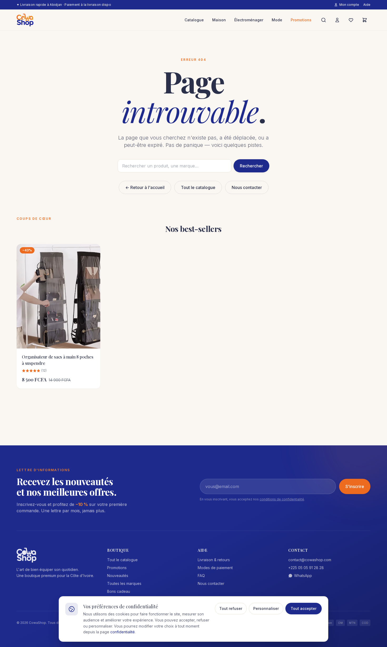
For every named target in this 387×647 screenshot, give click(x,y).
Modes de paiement (215, 567)
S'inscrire (354, 486)
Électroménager (248, 20)
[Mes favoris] (351, 20)
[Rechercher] (323, 20)
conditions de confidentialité (282, 499)
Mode (277, 20)
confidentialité (122, 632)
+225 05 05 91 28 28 (306, 567)
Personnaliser (266, 608)
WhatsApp (303, 575)
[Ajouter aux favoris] (92, 252)
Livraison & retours (214, 560)
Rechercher (251, 165)
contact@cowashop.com (309, 560)
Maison (219, 20)
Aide (366, 5)
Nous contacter (247, 187)
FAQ (201, 575)
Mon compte (349, 5)
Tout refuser (230, 608)
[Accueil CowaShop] (25, 20)
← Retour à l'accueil (145, 187)
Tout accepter (303, 608)
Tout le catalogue (198, 187)
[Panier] (364, 20)
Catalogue (194, 20)
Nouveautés (117, 575)
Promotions (301, 20)
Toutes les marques (124, 583)
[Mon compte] (337, 20)
